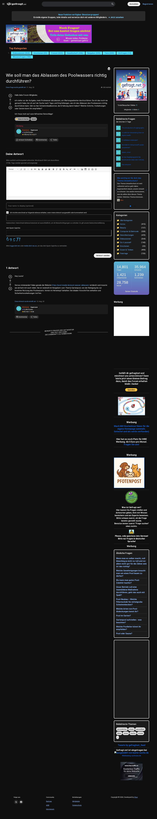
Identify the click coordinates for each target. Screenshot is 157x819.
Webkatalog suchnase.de (131, 756)
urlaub (131, 729)
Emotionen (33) (40, 53)
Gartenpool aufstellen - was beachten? (129, 621)
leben (119, 733)
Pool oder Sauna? (124, 633)
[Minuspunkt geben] (10, 108)
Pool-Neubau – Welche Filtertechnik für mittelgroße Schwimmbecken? (129, 602)
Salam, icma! (126, 152)
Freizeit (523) (57, 53)
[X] (16, 802)
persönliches (122, 729)
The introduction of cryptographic (133, 128)
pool (34, 119)
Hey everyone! (126, 164)
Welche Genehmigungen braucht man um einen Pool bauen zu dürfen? (130, 573)
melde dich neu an (30, 246)
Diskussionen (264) (21, 53)
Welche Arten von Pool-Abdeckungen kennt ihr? (127, 610)
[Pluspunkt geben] (10, 96)
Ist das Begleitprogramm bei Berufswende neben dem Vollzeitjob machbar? (133, 158)
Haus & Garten (23, 119)
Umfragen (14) (124, 53)
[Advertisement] (129, 352)
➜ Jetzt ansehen (116, 17)
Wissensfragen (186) (22, 57)
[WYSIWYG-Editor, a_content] (58, 184)
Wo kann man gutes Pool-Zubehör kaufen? (128, 581)
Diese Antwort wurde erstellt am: (25, 301)
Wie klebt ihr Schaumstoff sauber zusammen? (133, 146)
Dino (121, 200)
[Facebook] (21, 802)
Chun (136, 797)
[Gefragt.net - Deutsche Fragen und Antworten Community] (16, 4)
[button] (13, 169)
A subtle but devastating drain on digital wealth (133, 134)
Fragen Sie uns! (131, 444)
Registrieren (148, 4)
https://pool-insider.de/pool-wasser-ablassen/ (70, 285)
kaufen (133, 733)
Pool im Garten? (123, 615)
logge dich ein (15, 246)
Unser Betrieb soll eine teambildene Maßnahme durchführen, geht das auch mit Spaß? (130, 591)
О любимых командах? (130, 140)
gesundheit (140, 729)
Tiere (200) (109, 53)
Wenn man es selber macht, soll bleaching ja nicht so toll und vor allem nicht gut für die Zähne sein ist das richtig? (131, 562)
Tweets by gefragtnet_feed (131, 745)
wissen (140, 733)
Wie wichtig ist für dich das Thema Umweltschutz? (129, 179)
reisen (126, 733)
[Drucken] (108, 68)
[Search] (113, 4)
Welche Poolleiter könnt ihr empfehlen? (128, 628)
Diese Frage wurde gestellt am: (16, 87)
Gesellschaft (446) (75, 53)
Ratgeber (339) (93, 53)
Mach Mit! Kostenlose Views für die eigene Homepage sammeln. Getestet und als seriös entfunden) (131, 429)
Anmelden (134, 4)
